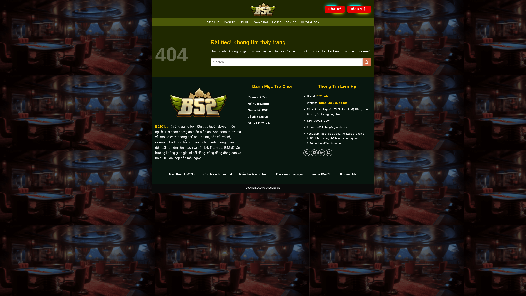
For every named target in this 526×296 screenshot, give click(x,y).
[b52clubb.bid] (263, 9)
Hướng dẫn (310, 22)
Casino (229, 22)
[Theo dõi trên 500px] (321, 152)
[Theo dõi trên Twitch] (329, 152)
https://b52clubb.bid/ (333, 102)
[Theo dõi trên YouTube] (314, 152)
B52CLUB (213, 22)
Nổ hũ (244, 22)
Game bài (261, 22)
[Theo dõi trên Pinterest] (306, 152)
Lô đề (276, 22)
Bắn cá (291, 22)
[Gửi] (367, 62)
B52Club (162, 126)
